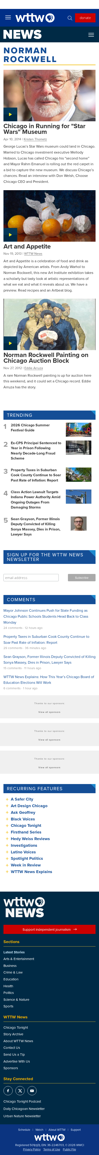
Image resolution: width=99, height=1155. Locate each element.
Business (10, 965)
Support (76, 1130)
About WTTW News (18, 1041)
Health (8, 986)
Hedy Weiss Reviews (30, 839)
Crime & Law (13, 972)
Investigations (24, 845)
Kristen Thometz (35, 139)
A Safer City (22, 799)
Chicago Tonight (26, 825)
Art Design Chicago (29, 806)
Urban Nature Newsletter (22, 1116)
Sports (8, 1006)
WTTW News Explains (32, 872)
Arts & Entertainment (18, 958)
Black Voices (23, 819)
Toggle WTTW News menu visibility (93, 34)
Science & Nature (16, 999)
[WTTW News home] (22, 34)
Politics (8, 992)
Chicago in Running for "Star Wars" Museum (44, 128)
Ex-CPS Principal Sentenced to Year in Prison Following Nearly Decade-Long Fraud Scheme (36, 450)
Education (10, 979)
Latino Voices (23, 852)
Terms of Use (51, 1149)
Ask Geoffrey (23, 812)
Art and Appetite (27, 246)
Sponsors (10, 1068)
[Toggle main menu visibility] (8, 17)
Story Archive (13, 1034)
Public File (69, 1149)
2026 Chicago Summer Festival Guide (30, 427)
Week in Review (26, 865)
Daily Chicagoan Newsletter (24, 1108)
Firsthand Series (26, 832)
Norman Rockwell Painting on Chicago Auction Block (45, 357)
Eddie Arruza (33, 368)
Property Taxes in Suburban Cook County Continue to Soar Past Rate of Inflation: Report (36, 475)
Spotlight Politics (27, 858)
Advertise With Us (16, 1061)
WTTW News (33, 253)
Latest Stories (14, 952)
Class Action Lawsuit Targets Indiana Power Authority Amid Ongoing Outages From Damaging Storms (35, 499)
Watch (39, 1130)
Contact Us (11, 1047)
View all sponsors (49, 712)
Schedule (24, 1130)
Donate (85, 17)
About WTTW (57, 1130)
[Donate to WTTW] (49, 1137)
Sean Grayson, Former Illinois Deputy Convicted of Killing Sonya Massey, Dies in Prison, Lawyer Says (35, 526)
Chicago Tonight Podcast (22, 1101)
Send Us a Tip (14, 1054)
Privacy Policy (32, 1149)
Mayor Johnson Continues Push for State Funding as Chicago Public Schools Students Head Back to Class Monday (45, 616)
